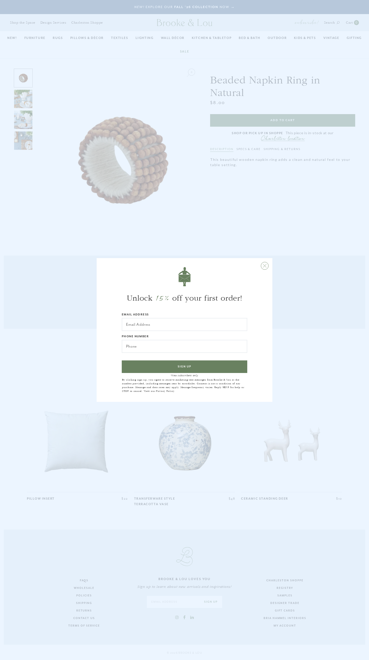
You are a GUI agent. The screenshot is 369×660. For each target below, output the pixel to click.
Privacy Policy (165, 391)
